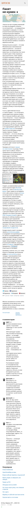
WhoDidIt (18, 188)
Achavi (22, 193)
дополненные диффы (13, 232)
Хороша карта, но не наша (10, 497)
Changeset (14, 246)
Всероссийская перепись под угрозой (14, 475)
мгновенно (10, 244)
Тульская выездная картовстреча (19, 314)
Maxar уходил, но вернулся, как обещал (12, 478)
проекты (22, 295)
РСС (19, 503)
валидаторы (16, 295)
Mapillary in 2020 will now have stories (13, 494)
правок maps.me (10, 128)
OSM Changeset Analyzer (10, 215)
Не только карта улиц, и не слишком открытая (13, 488)
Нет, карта (6, 492)
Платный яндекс (6, 312)
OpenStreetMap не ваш (9, 472)
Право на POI (6, 482)
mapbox (11, 295)
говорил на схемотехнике (11, 148)
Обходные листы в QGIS (10, 485)
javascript (7, 295)
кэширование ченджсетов (10, 228)
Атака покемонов (8, 469)
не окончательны (12, 254)
